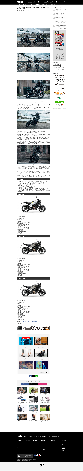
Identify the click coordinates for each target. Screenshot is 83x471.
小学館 (44, 455)
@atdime (25, 383)
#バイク (28, 10)
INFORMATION (64, 440)
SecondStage (63, 447)
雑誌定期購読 (47, 455)
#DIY (60, 69)
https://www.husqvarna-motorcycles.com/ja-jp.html (28, 321)
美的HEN (63, 450)
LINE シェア (36, 376)
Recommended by (42, 372)
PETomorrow (63, 449)
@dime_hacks (43, 383)
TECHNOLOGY (20, 440)
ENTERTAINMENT (54, 440)
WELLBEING (63, 448)
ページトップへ (41, 431)
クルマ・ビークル (27, 4)
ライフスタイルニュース (44, 449)
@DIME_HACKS (34, 383)
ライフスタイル (21, 4)
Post (33, 376)
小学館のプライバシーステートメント (54, 455)
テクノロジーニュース (19, 447)
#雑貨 (63, 67)
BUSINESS (28, 440)
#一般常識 (55, 64)
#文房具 (60, 67)
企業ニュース (63, 444)
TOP (17, 4)
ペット (42, 448)
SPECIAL (63, 446)
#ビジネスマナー (56, 67)
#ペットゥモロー (56, 69)
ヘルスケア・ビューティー (44, 447)
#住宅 (62, 69)
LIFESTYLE (43, 440)
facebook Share (30, 376)
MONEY (35, 440)
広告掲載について (61, 455)
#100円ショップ (59, 64)
